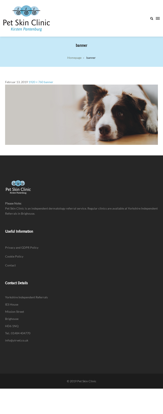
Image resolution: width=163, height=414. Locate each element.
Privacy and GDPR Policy (21, 247)
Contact (10, 265)
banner (48, 82)
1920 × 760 (35, 82)
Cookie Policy (14, 256)
